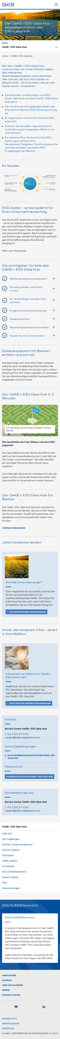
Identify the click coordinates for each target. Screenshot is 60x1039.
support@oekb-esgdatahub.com (22, 737)
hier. (12, 430)
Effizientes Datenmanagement (28, 279)
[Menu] (56, 4)
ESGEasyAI (8, 855)
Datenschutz (9, 1018)
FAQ (4, 882)
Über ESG (7, 833)
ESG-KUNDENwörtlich (14, 871)
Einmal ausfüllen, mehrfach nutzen (26, 289)
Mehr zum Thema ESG (14, 251)
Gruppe (9, 975)
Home (5, 56)
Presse (6, 990)
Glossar (7, 980)
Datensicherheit (20, 319)
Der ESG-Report (10, 850)
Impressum (8, 1028)
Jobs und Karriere (12, 985)
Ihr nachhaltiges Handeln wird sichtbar (28, 301)
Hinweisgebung (11, 1023)
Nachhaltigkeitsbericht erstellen (29, 328)
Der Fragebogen (11, 839)
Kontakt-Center (11, 995)
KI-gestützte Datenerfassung (28, 311)
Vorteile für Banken (13, 528)
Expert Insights (10, 877)
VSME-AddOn (9, 861)
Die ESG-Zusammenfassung (17, 844)
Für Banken (8, 866)
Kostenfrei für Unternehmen (27, 336)
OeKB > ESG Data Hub (14, 826)
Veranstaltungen (11, 888)
